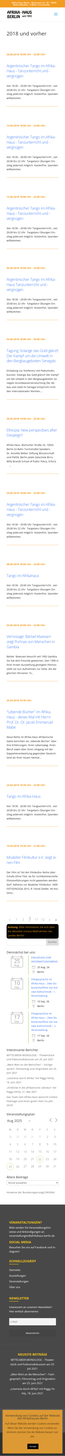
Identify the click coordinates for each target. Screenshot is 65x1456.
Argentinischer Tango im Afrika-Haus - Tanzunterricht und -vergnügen (31, 70)
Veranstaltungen (19, 1281)
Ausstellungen (17, 1275)
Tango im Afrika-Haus (24, 796)
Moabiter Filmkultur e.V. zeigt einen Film (32, 860)
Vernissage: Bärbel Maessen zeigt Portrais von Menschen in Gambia (31, 641)
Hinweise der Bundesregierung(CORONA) (31, 1192)
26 (17, 1166)
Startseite (14, 1270)
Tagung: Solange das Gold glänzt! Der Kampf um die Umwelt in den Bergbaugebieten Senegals (32, 355)
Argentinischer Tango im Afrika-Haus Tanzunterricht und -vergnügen (31, 284)
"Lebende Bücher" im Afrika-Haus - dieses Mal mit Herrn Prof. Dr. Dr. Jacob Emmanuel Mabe (30, 719)
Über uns (14, 1287)
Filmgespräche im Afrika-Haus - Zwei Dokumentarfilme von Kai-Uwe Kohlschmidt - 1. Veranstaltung (44, 987)
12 (43, 919)
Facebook (41, 1247)
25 (10, 1166)
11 (36, 919)
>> (56, 920)
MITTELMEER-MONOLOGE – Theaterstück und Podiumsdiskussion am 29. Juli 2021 (32, 1364)
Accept (32, 1446)
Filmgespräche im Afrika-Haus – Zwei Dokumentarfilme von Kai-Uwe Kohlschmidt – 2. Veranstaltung (44, 1022)
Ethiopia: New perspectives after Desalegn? (32, 432)
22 (39, 1159)
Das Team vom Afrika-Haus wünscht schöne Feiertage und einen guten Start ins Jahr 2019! (32, 1101)
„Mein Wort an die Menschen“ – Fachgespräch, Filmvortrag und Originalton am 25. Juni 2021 (32, 1069)
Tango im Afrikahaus (23, 575)
